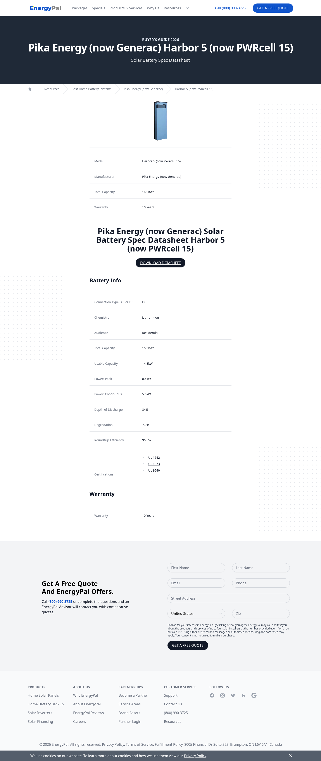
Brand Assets (129, 712)
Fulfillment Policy (169, 744)
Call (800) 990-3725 (230, 8)
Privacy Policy (113, 744)
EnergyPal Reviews (88, 712)
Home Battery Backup (46, 704)
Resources (172, 8)
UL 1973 (154, 464)
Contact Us (173, 704)
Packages (80, 8)
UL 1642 (154, 457)
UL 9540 (154, 470)
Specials (98, 8)
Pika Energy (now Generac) (143, 89)
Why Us (153, 8)
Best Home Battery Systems (92, 89)
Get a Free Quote (273, 8)
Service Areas (130, 704)
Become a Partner (133, 695)
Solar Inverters (40, 712)
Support (171, 695)
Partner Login (130, 721)
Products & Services (126, 8)
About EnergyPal (87, 704)
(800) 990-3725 (60, 601)
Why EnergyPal (85, 695)
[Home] (30, 89)
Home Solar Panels (43, 695)
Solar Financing (40, 721)
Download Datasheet (160, 262)
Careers (79, 721)
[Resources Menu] (187, 8)
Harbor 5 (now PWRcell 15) (194, 89)
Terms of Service (139, 744)
